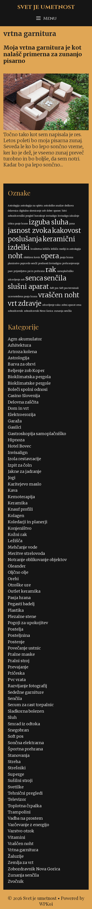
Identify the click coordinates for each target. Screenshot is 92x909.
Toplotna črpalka (25, 805)
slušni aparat (28, 286)
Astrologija (14, 205)
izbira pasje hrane (18, 223)
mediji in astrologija (70, 249)
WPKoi (46, 904)
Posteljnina (19, 635)
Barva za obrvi (22, 364)
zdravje (29, 303)
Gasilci (14, 427)
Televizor (17, 799)
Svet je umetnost (46, 7)
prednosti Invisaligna (49, 263)
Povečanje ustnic (24, 648)
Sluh (12, 717)
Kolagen (16, 515)
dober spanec (54, 210)
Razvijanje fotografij (27, 685)
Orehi (13, 578)
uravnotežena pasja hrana (22, 296)
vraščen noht (58, 295)
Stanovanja (18, 755)
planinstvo (13, 263)
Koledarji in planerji (27, 521)
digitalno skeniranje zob (32, 210)
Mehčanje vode (22, 547)
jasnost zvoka (29, 230)
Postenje (16, 641)
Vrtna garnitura (23, 849)
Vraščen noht (20, 843)
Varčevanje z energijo (28, 824)
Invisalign (17, 452)
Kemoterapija (21, 496)
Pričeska (16, 673)
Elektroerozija (22, 414)
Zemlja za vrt (20, 862)
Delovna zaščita (23, 402)
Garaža (15, 421)
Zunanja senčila (23, 875)
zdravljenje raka (51, 305)
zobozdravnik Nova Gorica (38, 311)
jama (72, 223)
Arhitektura (19, 345)
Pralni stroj (18, 660)
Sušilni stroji (20, 780)
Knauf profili (20, 509)
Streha (14, 761)
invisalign (51, 215)
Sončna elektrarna (26, 742)
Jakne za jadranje (24, 471)
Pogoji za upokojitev (28, 622)
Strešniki (17, 767)
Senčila (15, 698)
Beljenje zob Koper (26, 370)
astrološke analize (54, 205)
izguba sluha (48, 222)
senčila (55, 278)
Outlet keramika (24, 591)
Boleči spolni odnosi (28, 389)
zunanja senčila (63, 311)
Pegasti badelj (21, 603)
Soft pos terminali (69, 288)
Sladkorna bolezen (26, 711)
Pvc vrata (17, 679)
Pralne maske (21, 654)
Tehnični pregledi (25, 793)
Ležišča (15, 540)
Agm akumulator (25, 339)
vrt (12, 303)
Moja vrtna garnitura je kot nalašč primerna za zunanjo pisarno (42, 54)
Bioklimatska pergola (29, 376)
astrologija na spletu (32, 205)
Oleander (17, 566)
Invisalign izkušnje (68, 215)
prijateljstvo (20, 271)
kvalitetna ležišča (40, 249)
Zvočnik (16, 881)
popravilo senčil (28, 263)
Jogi (11, 477)
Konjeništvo (19, 528)
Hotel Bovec (19, 446)
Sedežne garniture (26, 692)
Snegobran (18, 730)
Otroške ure (19, 584)
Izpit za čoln (20, 465)
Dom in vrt (18, 408)
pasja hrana (66, 257)
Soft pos (54, 288)
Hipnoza (16, 439)
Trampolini (19, 812)
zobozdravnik (15, 311)
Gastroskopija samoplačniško (37, 433)
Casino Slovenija (24, 395)
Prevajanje (18, 666)
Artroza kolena (22, 351)
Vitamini (16, 837)
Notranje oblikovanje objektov (37, 559)
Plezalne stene (22, 616)
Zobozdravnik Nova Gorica (34, 868)
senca (34, 278)
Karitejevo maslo (24, 484)
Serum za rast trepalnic (31, 704)
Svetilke (16, 786)
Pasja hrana (19, 597)
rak (51, 270)
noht (15, 256)
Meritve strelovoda (26, 553)
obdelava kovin (32, 257)
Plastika (16, 610)
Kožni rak (17, 534)
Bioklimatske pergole (29, 383)
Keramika (17, 502)
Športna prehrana (25, 748)
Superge (16, 774)
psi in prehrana (36, 271)
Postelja (15, 629)
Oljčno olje (18, 572)
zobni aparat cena (71, 305)
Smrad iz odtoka (24, 723)
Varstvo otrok (21, 830)
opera (50, 256)
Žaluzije (16, 856)
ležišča (54, 249)
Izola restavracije (24, 458)
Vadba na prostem (25, 818)
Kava (12, 490)
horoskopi (39, 215)
